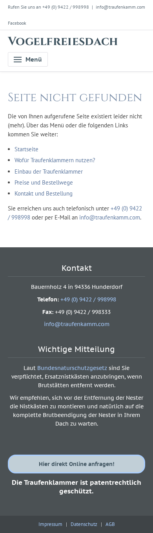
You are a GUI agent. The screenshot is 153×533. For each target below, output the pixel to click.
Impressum (50, 524)
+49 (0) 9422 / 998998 (88, 299)
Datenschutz (84, 524)
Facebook (17, 23)
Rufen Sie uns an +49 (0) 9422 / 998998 (48, 7)
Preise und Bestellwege (44, 182)
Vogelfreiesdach (63, 41)
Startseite (26, 149)
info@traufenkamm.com (120, 7)
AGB (110, 524)
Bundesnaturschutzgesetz (72, 368)
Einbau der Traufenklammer (49, 171)
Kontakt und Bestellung (44, 193)
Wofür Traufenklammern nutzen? (55, 160)
